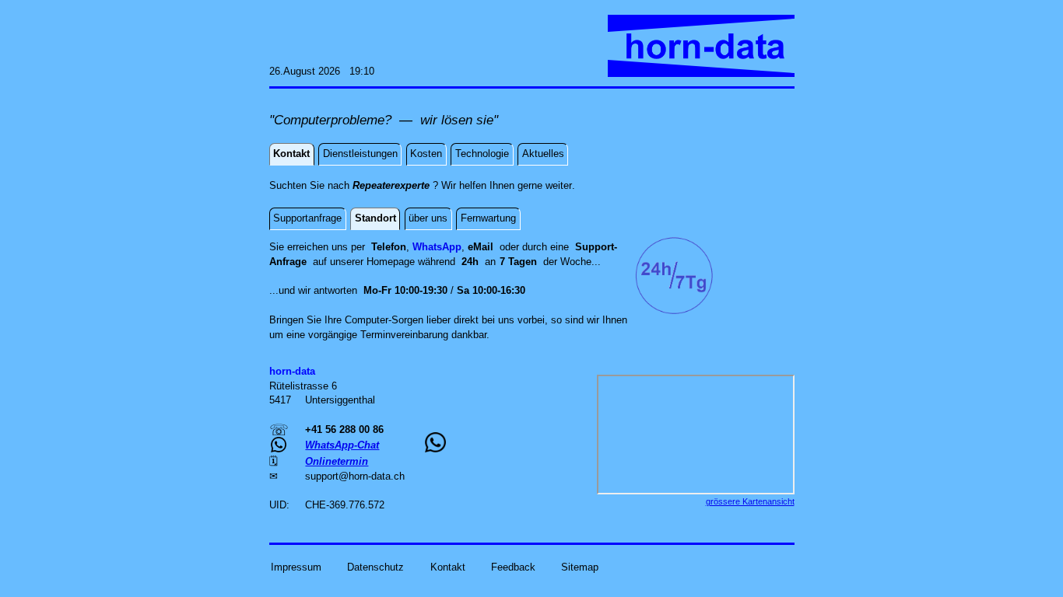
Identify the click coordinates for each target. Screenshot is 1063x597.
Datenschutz (375, 567)
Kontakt (447, 567)
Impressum (296, 567)
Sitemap (579, 567)
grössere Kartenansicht (750, 501)
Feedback (513, 567)
